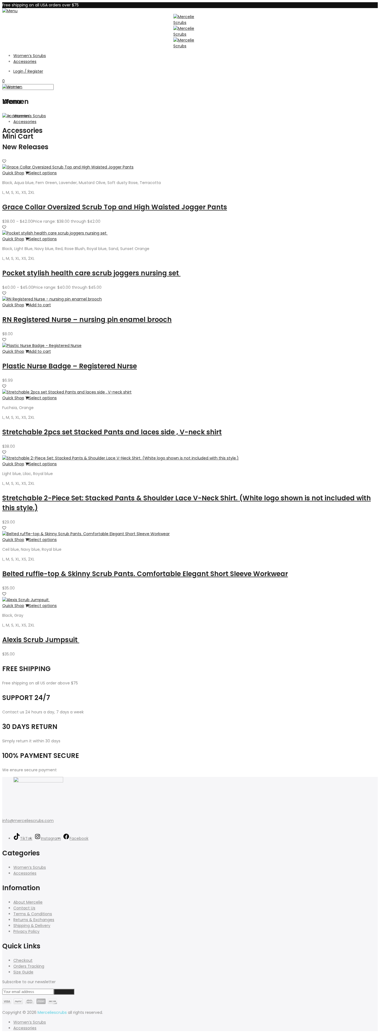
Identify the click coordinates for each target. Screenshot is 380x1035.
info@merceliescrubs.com (28, 820)
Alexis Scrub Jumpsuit (40, 639)
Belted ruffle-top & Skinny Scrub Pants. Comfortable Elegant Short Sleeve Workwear (145, 573)
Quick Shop (13, 173)
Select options (43, 173)
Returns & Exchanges (33, 920)
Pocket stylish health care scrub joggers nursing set (91, 273)
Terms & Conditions (32, 914)
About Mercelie (28, 902)
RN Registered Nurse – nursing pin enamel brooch (87, 319)
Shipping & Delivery (31, 925)
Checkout (23, 960)
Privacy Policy (26, 931)
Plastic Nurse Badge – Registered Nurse (69, 366)
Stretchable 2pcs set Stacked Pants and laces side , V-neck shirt (112, 432)
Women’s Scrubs (29, 55)
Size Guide (23, 972)
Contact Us (24, 908)
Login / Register (28, 71)
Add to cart (40, 305)
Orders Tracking (28, 966)
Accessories (24, 61)
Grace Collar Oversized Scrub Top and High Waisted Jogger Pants (114, 207)
